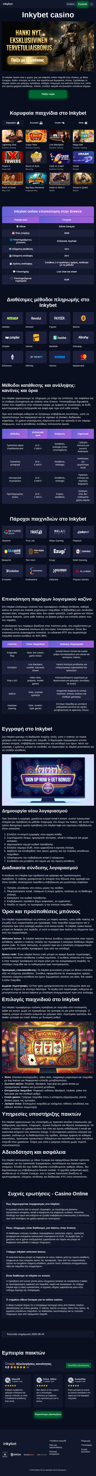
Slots (81, 123)
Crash (58, 123)
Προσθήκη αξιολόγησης (78, 1365)
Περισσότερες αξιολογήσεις (48, 1414)
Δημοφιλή (11, 123)
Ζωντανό (34, 123)
